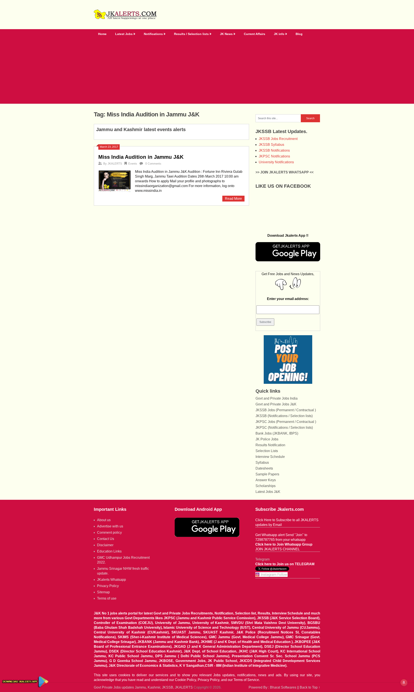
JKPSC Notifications (274, 156)
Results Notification (270, 445)
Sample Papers (267, 474)
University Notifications (276, 162)
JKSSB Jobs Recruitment (278, 139)
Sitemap (103, 592)
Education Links (109, 551)
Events (132, 163)
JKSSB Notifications (274, 150)
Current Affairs (254, 34)
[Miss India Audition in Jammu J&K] (114, 180)
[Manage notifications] (403, 682)
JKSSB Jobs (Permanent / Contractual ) (286, 410)
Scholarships (266, 486)
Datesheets (264, 468)
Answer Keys (266, 480)
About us (104, 520)
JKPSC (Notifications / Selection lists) (284, 427)
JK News (226, 34)
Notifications (153, 34)
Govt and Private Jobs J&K (276, 404)
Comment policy (109, 532)
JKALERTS (115, 163)
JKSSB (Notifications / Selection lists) (284, 416)
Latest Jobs (124, 34)
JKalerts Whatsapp (111, 579)
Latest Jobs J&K (268, 492)
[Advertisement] (207, 71)
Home (102, 34)
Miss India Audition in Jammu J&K (140, 157)
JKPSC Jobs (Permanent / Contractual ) (286, 422)
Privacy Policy (108, 586)
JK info (279, 34)
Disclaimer (105, 545)
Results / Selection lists (191, 34)
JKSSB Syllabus (271, 144)
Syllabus (262, 462)
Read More (233, 198)
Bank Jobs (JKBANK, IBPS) (277, 433)
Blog (299, 34)
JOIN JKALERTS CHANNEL (277, 549)
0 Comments (153, 163)
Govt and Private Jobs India (277, 398)
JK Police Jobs (267, 439)
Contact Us (105, 539)
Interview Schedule (270, 457)
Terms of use (106, 598)
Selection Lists (267, 451)
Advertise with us (110, 526)
